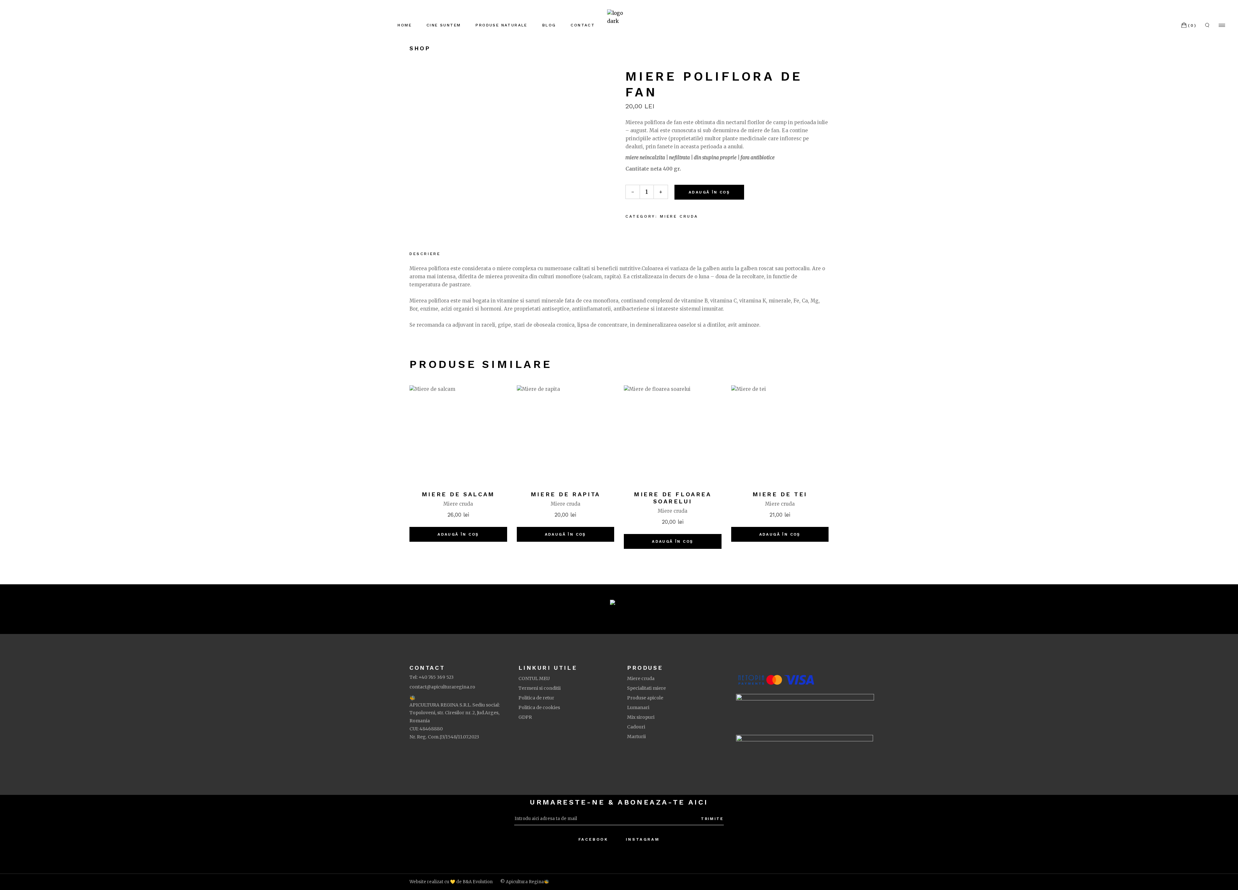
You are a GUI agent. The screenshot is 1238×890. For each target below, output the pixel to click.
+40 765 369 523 (436, 677)
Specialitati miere (646, 688)
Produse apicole (645, 698)
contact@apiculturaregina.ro (442, 687)
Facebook (593, 839)
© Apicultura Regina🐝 (524, 882)
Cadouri (636, 727)
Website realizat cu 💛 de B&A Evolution (451, 882)
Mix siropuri (640, 717)
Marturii (636, 736)
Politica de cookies (539, 707)
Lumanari (638, 707)
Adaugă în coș (709, 192)
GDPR (525, 717)
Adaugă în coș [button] (458, 534)
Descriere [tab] (424, 254)
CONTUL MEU (534, 678)
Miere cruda (679, 216)
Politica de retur (536, 698)
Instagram (643, 839)
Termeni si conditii (539, 688)
